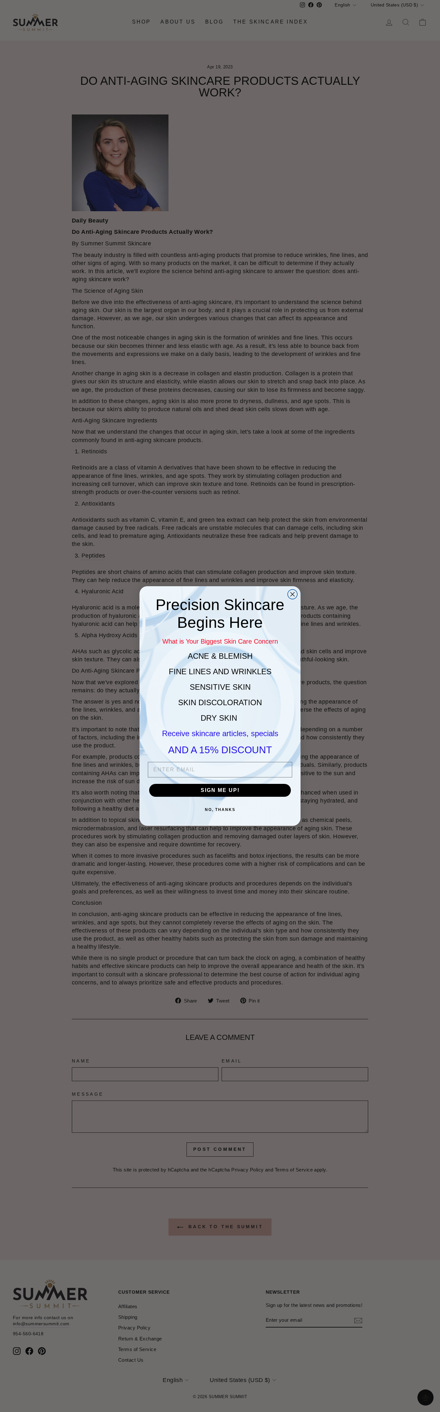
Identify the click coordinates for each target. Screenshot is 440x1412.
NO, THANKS (220, 809)
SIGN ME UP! (220, 790)
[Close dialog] (292, 594)
